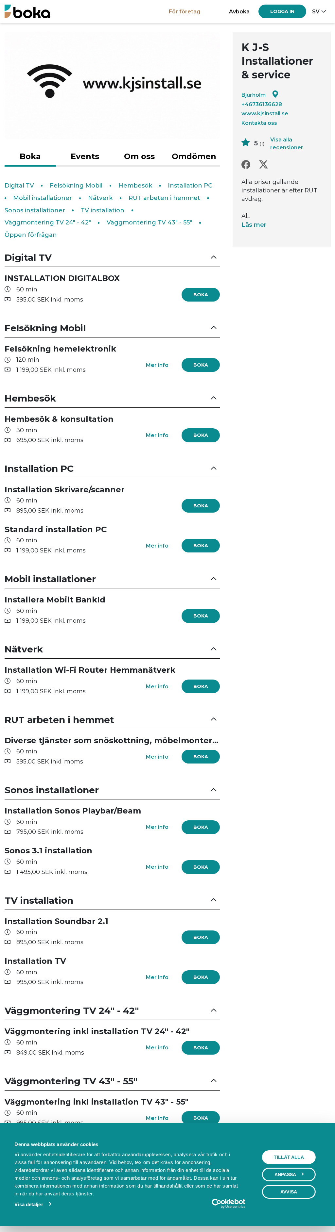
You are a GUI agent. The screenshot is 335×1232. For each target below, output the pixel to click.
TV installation (102, 210)
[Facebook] (245, 165)
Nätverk (100, 198)
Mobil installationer (42, 198)
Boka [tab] (30, 156)
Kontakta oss (259, 123)
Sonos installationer (35, 210)
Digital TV (19, 185)
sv (316, 11)
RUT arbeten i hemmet (164, 198)
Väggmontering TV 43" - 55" (149, 222)
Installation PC (190, 185)
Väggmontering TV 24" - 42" (48, 222)
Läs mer (253, 224)
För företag (184, 11)
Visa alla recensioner (286, 143)
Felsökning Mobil (76, 185)
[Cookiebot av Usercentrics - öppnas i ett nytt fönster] (216, 1203)
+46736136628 (261, 104)
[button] (112, 257)
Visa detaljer (28, 1204)
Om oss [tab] (139, 156)
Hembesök (135, 185)
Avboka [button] (239, 11)
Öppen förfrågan (31, 234)
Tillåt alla (289, 1157)
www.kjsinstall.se (264, 113)
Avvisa (288, 1191)
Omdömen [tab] (194, 156)
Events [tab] (85, 156)
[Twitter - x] (263, 165)
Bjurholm (253, 94)
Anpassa (285, 1174)
